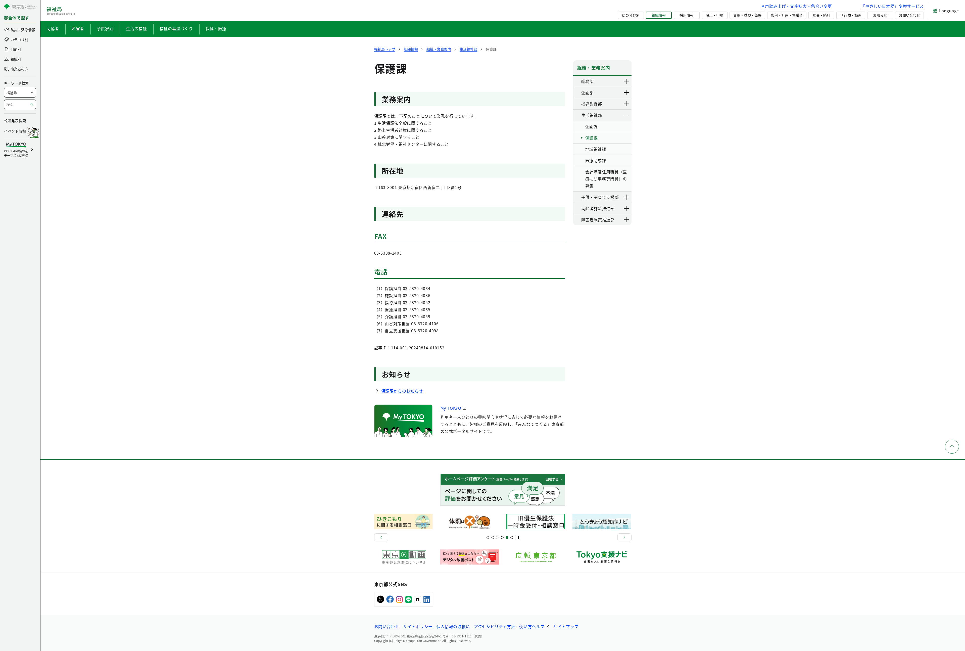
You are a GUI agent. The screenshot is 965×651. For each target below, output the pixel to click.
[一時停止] (517, 537)
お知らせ (880, 15)
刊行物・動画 (850, 15)
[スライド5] (492, 537)
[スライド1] (488, 537)
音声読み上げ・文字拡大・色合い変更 (796, 6)
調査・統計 (821, 15)
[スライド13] (502, 537)
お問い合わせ (909, 15)
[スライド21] (511, 537)
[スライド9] (497, 537)
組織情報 (659, 15)
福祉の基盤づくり (176, 28)
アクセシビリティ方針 (494, 626)
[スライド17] (507, 537)
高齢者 (52, 28)
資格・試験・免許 (747, 15)
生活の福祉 (136, 28)
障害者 (78, 28)
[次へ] (624, 537)
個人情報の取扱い (453, 626)
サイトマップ (565, 626)
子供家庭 (105, 28)
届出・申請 (714, 15)
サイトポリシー (417, 626)
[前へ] (381, 537)
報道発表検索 (15, 120)
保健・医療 (216, 28)
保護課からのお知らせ (402, 391)
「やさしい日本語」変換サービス (892, 6)
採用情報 (687, 15)
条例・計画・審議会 (787, 15)
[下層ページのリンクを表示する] (626, 81)
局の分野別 (631, 15)
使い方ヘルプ (531, 626)
